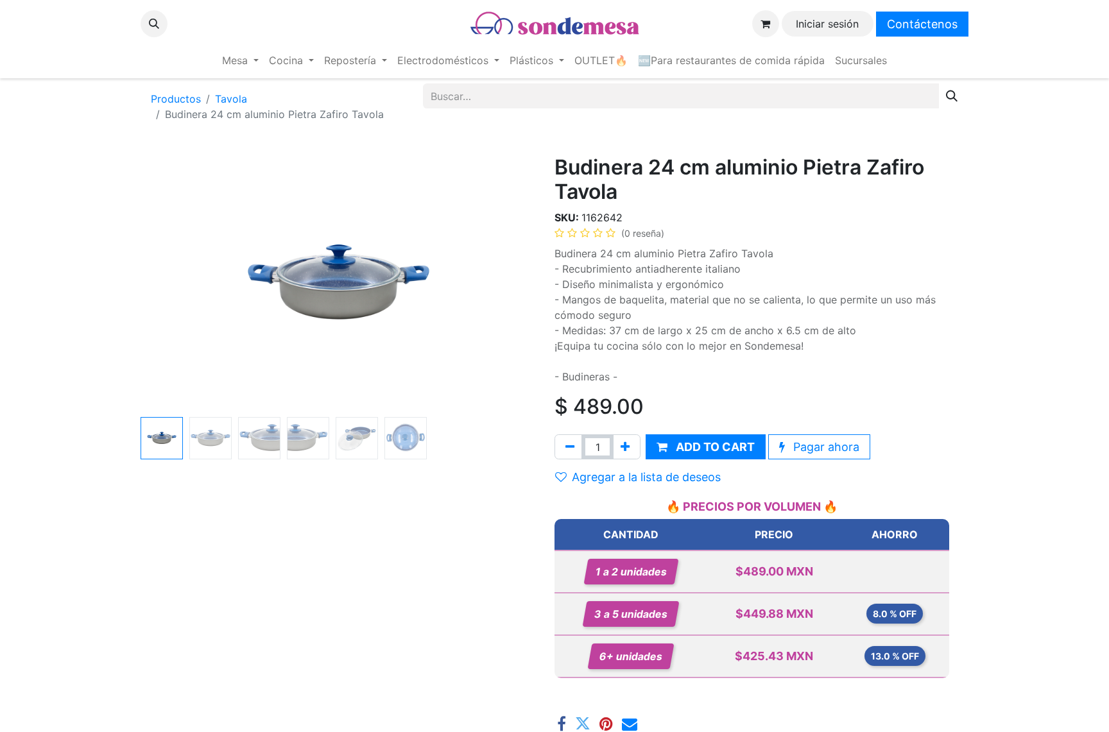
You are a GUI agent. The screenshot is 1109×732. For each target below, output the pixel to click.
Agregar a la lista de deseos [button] (646, 477)
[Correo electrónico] (629, 723)
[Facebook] (561, 723)
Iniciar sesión (827, 23)
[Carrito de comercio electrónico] (765, 23)
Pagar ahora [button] (824, 447)
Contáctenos (922, 24)
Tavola (231, 98)
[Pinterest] (606, 723)
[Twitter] (582, 723)
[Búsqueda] (951, 95)
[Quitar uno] (569, 446)
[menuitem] (240, 60)
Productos (176, 98)
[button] (154, 23)
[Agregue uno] (625, 446)
